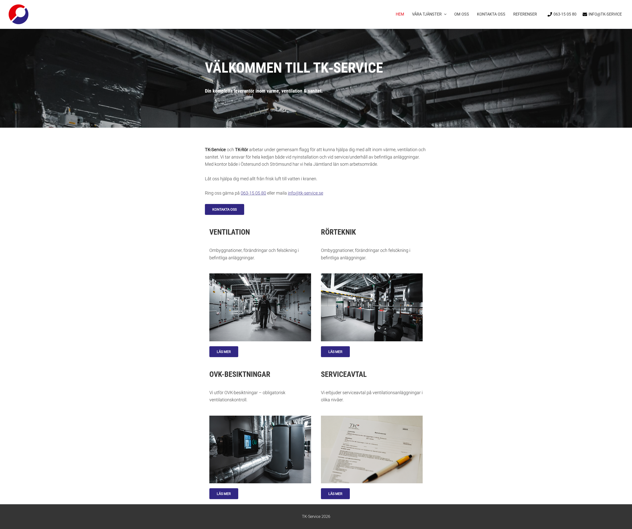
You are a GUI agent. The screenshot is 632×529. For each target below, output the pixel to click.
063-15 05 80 (253, 193)
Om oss (461, 14)
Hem (400, 14)
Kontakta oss (491, 14)
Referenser (525, 14)
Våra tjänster (427, 14)
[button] (444, 14)
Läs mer (224, 352)
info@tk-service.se (305, 193)
